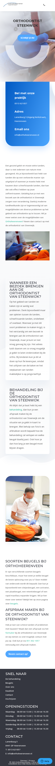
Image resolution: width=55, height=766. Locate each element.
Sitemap (23, 760)
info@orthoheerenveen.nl (27, 135)
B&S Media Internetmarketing (34, 764)
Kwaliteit (9, 690)
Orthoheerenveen (14, 221)
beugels (14, 603)
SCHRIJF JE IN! (27, 37)
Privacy (32, 760)
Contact (9, 694)
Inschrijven (10, 698)
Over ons (9, 686)
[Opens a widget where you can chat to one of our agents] (45, 761)
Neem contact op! (18, 654)
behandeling (15, 409)
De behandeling (12, 679)
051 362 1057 (33, 640)
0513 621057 (21, 103)
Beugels (9, 682)
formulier (9, 632)
